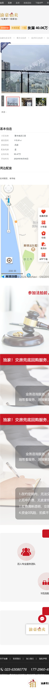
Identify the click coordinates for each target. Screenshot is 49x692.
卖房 (18, 2)
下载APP (39, 2)
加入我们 (30, 658)
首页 (2, 2)
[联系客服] (42, 618)
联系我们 (17, 658)
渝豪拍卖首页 (5, 37)
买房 (10, 2)
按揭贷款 (27, 2)
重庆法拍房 (21, 37)
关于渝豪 (4, 658)
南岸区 (37, 37)
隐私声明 (43, 658)
